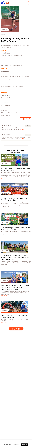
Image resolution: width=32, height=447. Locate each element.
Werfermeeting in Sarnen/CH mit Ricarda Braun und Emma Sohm (15, 228)
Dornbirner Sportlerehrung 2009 (9, 127)
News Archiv (16, 329)
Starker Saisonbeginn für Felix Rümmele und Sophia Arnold (16, 137)
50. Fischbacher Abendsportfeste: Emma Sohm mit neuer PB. (15, 169)
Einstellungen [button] (16, 444)
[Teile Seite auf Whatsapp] (23, 119)
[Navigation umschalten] (30, 3)
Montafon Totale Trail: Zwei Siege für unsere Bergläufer (14, 316)
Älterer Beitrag (7, 134)
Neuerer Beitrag (7, 125)
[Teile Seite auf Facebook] (26, 119)
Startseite (3, 32)
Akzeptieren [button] (24, 444)
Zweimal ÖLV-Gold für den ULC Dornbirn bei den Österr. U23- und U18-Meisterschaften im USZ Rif (15, 287)
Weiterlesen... (25, 138)
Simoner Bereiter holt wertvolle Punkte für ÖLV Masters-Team (15, 199)
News (8, 32)
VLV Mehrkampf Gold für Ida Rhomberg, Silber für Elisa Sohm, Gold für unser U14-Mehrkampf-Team (15, 257)
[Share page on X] (29, 119)
